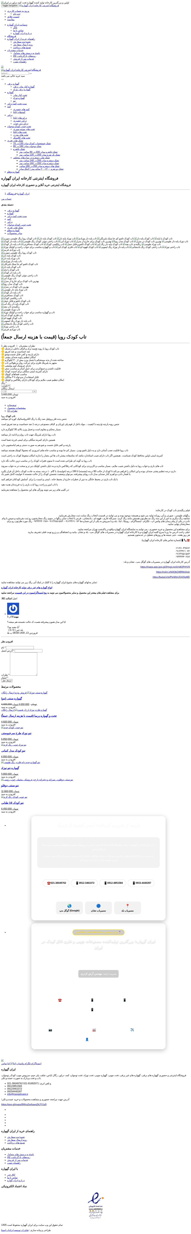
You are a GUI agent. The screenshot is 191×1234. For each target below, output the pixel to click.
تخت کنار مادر (20, 95)
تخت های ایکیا (20, 132)
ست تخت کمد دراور (17, 103)
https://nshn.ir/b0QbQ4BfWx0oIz (173, 572)
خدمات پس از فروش (23, 59)
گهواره (10, 92)
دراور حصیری (20, 120)
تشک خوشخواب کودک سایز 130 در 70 (32, 143)
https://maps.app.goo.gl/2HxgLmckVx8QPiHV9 (165, 567)
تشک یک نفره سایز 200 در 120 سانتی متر (39, 155)
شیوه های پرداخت (22, 47)
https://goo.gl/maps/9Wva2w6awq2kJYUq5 (24, 1104)
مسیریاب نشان (98, 908)
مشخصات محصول (16, 408)
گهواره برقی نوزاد (21, 89)
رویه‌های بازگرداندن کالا (24, 56)
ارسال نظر (6, 681)
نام (3, 647)
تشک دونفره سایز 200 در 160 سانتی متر (39, 163)
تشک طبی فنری (15, 140)
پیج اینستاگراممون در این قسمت (31, 593)
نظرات (5, 675)
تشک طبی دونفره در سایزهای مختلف (31, 157)
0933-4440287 (141, 883)
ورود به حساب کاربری (18, 11)
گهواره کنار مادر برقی (24, 86)
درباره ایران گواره (16, 1180)
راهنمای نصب (20, 61)
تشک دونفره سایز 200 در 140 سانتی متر (39, 160)
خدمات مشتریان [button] (15, 50)
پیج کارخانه (99, 1029)
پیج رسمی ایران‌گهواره (60, 1029)
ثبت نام (16, 14)
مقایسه (10, 19)
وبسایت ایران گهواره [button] (17, 24)
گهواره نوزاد (19, 98)
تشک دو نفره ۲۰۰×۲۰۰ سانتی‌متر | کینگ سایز (41, 169)
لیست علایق (13, 16)
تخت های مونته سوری (24, 129)
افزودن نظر (9, 346)
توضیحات (11, 405)
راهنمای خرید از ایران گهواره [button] (21, 39)
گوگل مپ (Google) (69, 908)
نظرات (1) (12, 411)
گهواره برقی (13, 84)
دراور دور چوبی (20, 123)
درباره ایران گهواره (22, 33)
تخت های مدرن (20, 135)
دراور (9, 115)
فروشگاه (11, 36)
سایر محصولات (14, 233)
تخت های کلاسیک (21, 137)
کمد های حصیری (21, 109)
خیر (18, 630)
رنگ (4, 382)
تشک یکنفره (19, 149)
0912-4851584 (113, 883)
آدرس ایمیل (7, 650)
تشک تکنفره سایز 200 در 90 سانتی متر (38, 152)
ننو (14, 101)
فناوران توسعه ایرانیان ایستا (15, 1230)
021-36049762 (56, 883)
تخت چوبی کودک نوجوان (19, 126)
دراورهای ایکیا (20, 118)
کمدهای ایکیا (19, 112)
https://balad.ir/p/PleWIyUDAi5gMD (171, 577)
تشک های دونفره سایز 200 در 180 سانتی (39, 166)
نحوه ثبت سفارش (22, 42)
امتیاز (4, 677)
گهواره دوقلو (13, 172)
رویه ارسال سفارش (23, 44)
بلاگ (15, 27)
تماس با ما (18, 30)
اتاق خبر (11, 1174)
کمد (9, 106)
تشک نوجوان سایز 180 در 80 (27, 146)
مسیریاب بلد (127, 908)
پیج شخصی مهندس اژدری (99, 1039)
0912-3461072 (84, 883)
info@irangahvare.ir (17, 1094)
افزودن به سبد (8, 397)
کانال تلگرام (137, 1029)
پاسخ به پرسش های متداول (26, 53)
